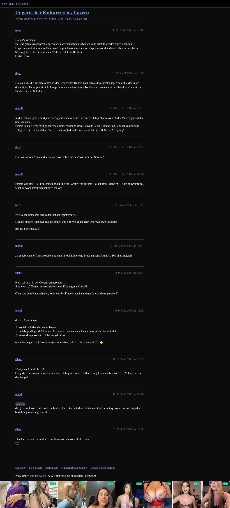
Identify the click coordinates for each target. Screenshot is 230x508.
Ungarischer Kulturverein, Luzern (52, 12)
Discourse (40, 475)
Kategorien (35, 467)
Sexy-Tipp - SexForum (15, 3)
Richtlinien (51, 467)
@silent (20, 404)
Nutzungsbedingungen (74, 467)
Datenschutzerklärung (103, 467)
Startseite (20, 467)
